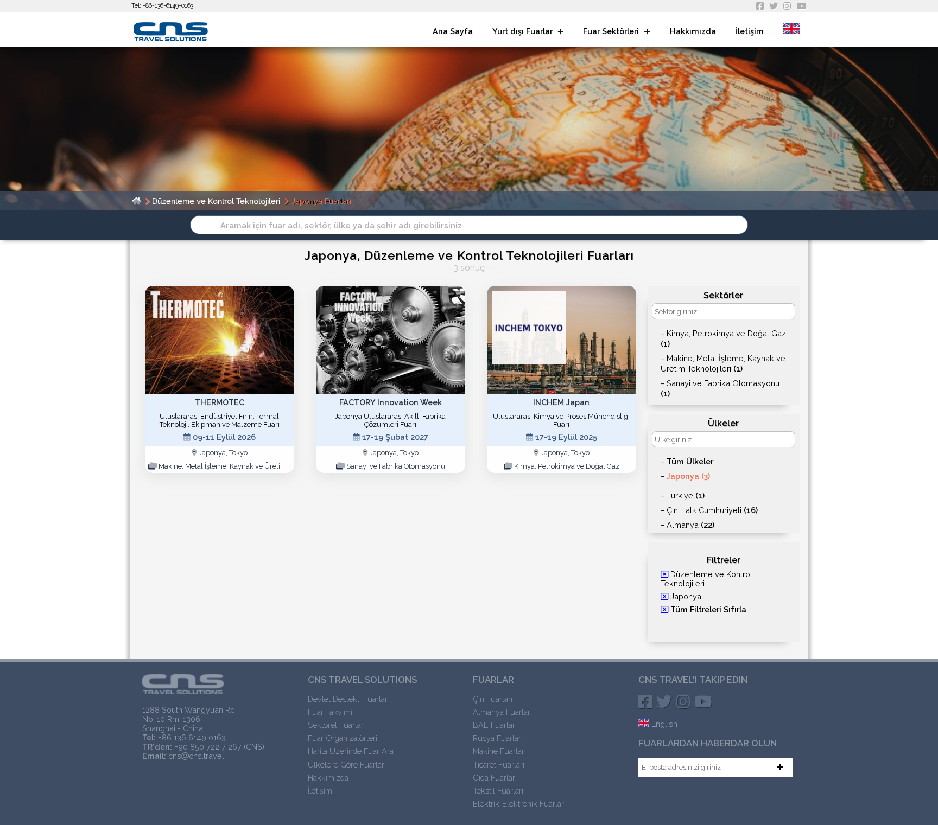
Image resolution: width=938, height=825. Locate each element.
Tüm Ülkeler (690, 461)
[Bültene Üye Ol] (780, 767)
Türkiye (686, 495)
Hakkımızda (693, 31)
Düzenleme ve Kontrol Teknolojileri (216, 201)
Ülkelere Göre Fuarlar (346, 764)
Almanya (690, 524)
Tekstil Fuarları (498, 790)
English (663, 723)
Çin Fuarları (492, 699)
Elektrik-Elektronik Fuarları (519, 803)
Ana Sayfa (453, 31)
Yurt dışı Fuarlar (523, 31)
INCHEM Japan (561, 402)
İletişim (750, 31)
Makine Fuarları (499, 751)
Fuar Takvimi (330, 712)
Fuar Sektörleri (612, 31)
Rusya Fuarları (498, 738)
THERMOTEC (219, 402)
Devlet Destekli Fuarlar (348, 699)
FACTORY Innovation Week (390, 402)
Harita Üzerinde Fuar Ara (351, 751)
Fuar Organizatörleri (342, 738)
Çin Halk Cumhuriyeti (712, 510)
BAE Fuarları (495, 725)
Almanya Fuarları (502, 712)
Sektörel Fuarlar (336, 725)
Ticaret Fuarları (498, 764)
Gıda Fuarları (495, 777)
